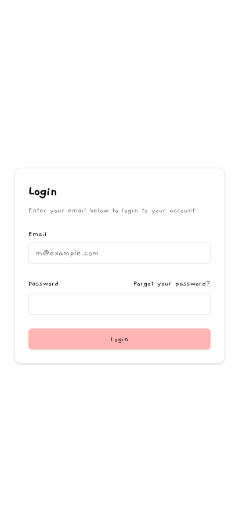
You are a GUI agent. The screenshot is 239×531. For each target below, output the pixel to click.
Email (37, 234)
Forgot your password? (172, 283)
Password (43, 283)
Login (119, 339)
